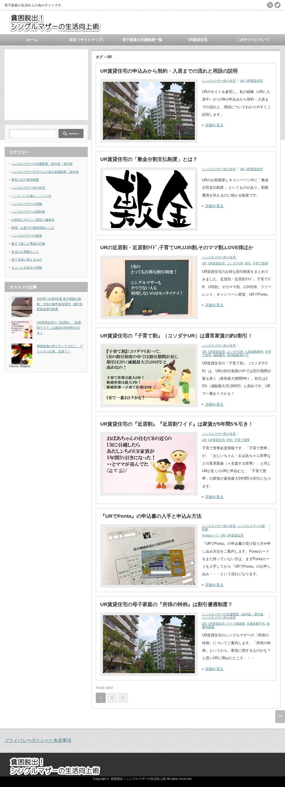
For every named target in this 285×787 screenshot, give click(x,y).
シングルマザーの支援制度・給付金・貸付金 (232, 614)
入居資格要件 (254, 351)
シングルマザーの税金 (26, 235)
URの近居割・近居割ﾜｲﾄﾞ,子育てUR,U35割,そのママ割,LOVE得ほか (176, 247)
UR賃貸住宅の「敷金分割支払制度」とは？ (149, 159)
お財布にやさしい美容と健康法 (32, 219)
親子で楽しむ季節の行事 (28, 243)
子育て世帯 (260, 263)
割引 (248, 263)
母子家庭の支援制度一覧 (142, 40)
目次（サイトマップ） (87, 40)
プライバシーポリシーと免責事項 (37, 740)
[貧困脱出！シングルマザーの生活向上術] (54, 30)
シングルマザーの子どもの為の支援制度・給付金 (45, 171)
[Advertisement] (46, 84)
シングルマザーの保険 (26, 203)
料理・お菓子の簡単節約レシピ (32, 227)
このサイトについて (253, 40)
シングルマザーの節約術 (28, 211)
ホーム (32, 40)
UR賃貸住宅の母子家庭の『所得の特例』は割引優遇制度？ (166, 604)
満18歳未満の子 (238, 355)
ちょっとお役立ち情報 (26, 267)
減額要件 (219, 355)
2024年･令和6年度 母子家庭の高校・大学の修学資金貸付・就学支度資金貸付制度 (60, 304)
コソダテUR (235, 263)
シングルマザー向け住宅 (219, 80)
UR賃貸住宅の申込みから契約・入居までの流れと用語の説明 (169, 71)
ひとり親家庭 (236, 623)
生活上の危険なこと (25, 251)
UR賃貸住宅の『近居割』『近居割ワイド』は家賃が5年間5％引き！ (176, 424)
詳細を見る (214, 125)
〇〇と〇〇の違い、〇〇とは (31, 195)
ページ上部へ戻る (280, 716)
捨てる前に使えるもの (26, 259)
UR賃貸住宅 (197, 40)
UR (242, 80)
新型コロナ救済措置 (25, 179)
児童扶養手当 (256, 623)
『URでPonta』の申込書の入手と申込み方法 (151, 516)
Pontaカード (210, 535)
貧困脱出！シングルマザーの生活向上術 (138, 778)
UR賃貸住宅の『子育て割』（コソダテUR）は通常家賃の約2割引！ (176, 336)
